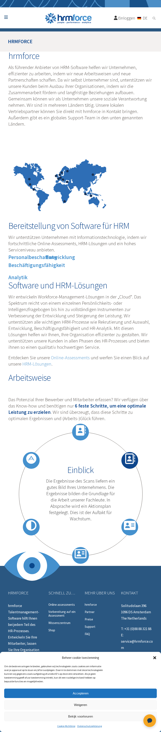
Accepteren (80, 693)
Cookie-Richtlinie (66, 726)
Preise (89, 619)
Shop (51, 630)
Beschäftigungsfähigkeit (36, 265)
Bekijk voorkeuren (80, 716)
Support (90, 627)
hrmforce (91, 605)
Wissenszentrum (59, 623)
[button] (155, 658)
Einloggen (126, 18)
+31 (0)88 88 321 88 (137, 628)
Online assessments (61, 605)
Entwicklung (60, 257)
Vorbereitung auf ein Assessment (61, 613)
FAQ (87, 634)
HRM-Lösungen (36, 364)
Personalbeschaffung (32, 257)
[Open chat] (149, 720)
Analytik (17, 277)
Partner (90, 612)
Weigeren (80, 705)
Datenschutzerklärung (89, 726)
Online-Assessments (70, 357)
